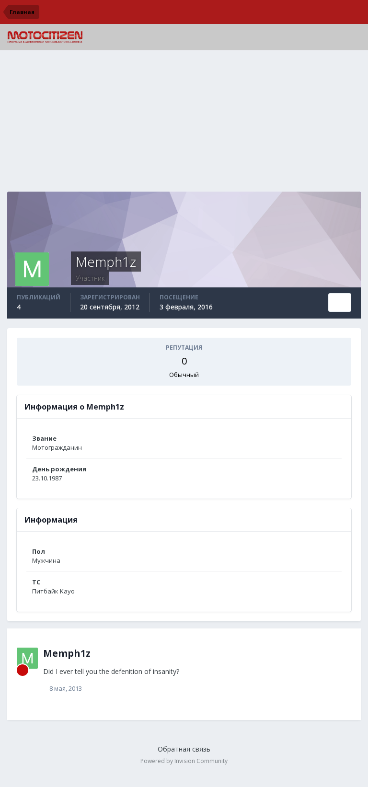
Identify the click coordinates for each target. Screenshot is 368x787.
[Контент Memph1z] (339, 302)
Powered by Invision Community (184, 761)
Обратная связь (184, 748)
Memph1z (67, 653)
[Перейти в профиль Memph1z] (27, 658)
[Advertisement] (184, 124)
